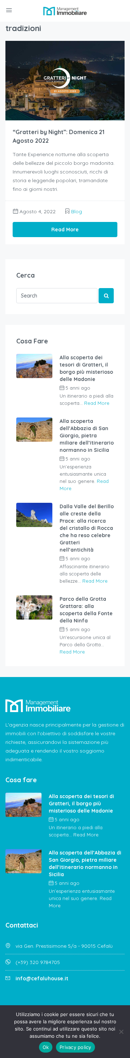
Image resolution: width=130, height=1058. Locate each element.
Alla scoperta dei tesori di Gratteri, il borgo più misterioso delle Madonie (86, 368)
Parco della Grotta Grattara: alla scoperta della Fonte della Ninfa (86, 610)
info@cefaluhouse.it (42, 978)
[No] (121, 1031)
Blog (76, 211)
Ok (46, 1047)
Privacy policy (75, 1047)
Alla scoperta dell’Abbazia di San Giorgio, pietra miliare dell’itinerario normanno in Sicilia (87, 435)
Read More (65, 229)
